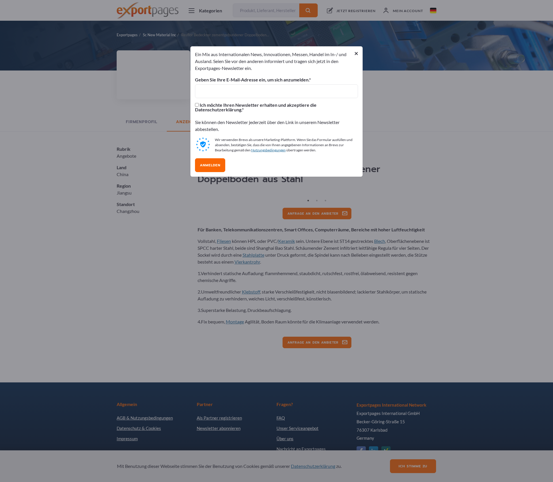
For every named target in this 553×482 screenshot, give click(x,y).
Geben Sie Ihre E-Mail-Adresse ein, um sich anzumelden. (252, 79)
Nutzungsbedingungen (268, 150)
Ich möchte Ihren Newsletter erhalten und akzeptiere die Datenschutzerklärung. (256, 107)
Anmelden (210, 165)
